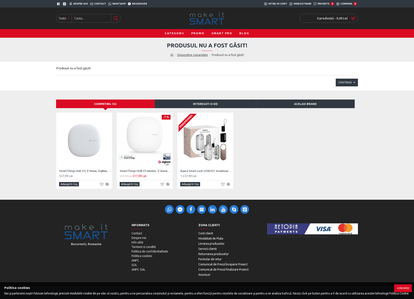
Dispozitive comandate (192, 55)
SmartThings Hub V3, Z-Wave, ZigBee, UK (85, 170)
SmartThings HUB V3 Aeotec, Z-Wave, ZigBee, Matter (146, 170)
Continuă (345, 82)
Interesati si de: (205, 103)
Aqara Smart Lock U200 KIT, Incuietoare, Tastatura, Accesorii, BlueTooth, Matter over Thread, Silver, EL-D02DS (206, 170)
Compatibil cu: (105, 103)
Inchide (404, 288)
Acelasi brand (305, 103)
